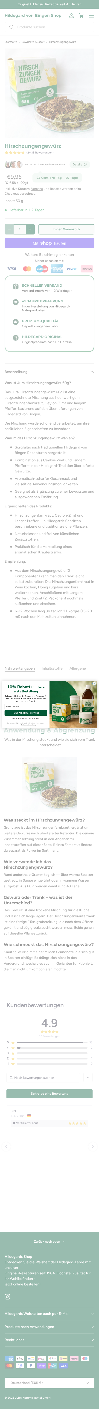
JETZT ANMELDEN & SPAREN (26, 713)
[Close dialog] (94, 683)
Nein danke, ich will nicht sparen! (26, 718)
